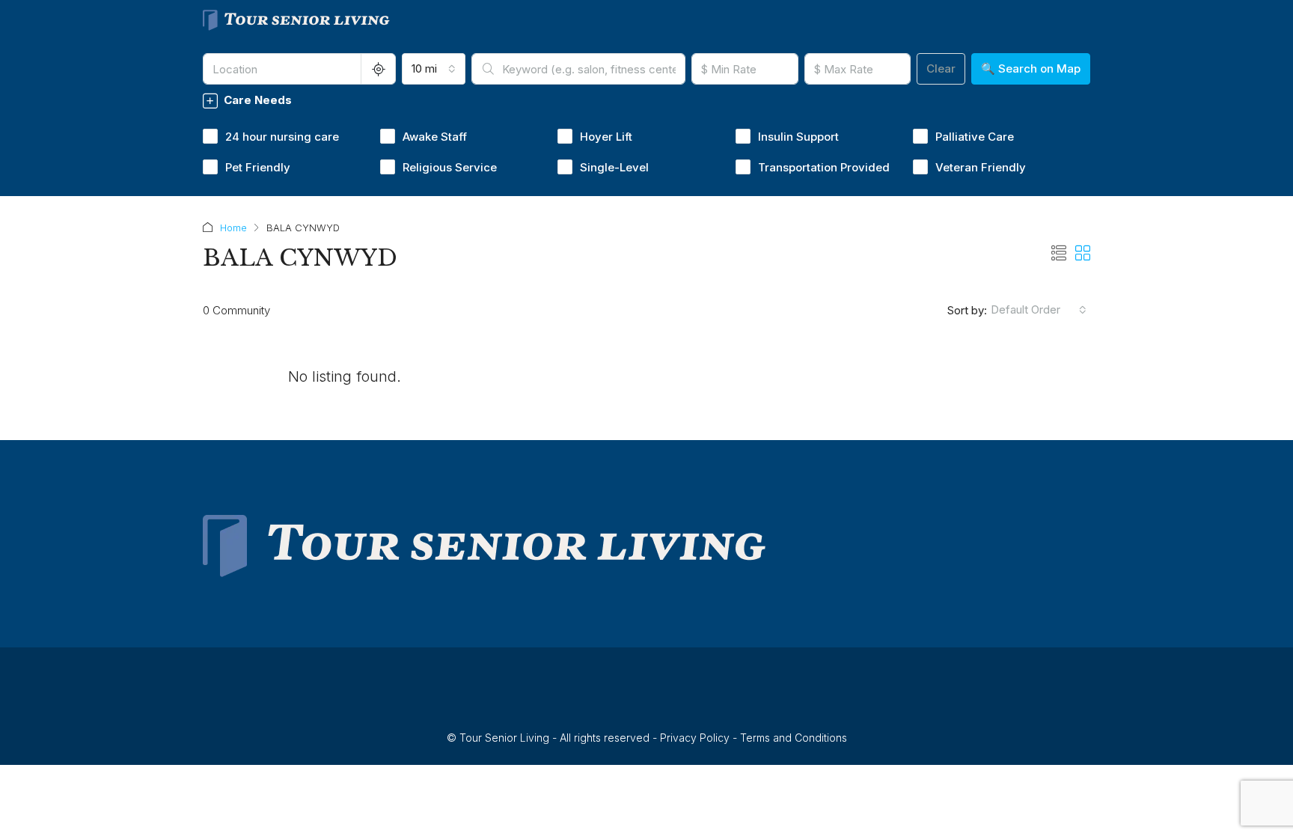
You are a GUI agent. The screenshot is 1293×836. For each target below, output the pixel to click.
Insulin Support (798, 136)
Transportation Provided (824, 167)
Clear (941, 68)
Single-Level (614, 167)
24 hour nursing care (282, 136)
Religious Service (450, 167)
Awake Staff (435, 136)
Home (233, 228)
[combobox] (433, 69)
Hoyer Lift (606, 136)
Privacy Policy (695, 737)
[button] (1058, 254)
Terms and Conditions (793, 737)
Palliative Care (974, 136)
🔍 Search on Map (1030, 68)
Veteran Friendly (980, 167)
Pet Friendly (257, 167)
